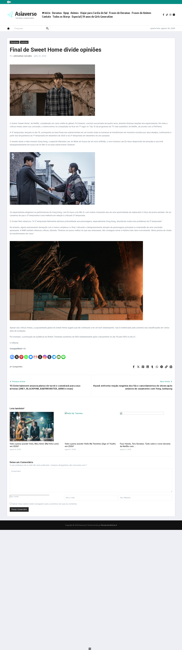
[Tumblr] (49, 355)
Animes (74, 12)
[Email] (59, 355)
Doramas (57, 12)
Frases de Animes (141, 12)
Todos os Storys (61, 16)
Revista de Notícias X (109, 525)
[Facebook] (12, 355)
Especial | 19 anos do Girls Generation (92, 16)
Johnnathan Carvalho (22, 56)
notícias (24, 42)
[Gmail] (35, 355)
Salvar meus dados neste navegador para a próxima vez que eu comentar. (44, 504)
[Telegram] (54, 355)
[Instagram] (45, 355)
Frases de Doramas (119, 12)
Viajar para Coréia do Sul (93, 12)
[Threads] (40, 355)
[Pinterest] (21, 355)
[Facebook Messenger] (31, 355)
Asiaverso (26, 13)
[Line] (63, 355)
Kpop (66, 12)
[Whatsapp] (26, 355)
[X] (17, 355)
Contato (46, 16)
